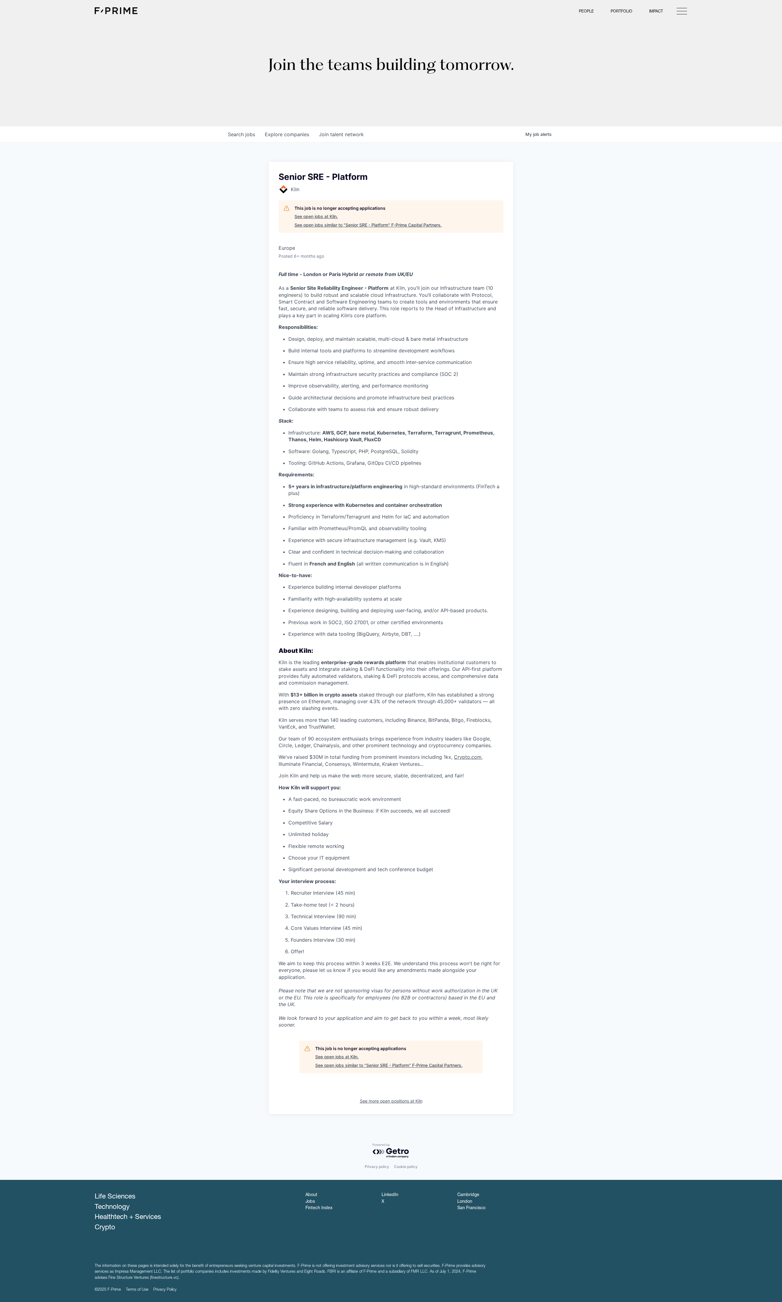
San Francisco (471, 1208)
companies (287, 134)
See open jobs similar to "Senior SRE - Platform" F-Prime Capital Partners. (368, 224)
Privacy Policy (165, 1290)
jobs (241, 134)
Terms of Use (137, 1290)
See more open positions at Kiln (391, 1101)
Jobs (310, 1202)
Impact (656, 12)
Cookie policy (406, 1166)
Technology (112, 1207)
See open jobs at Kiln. (316, 216)
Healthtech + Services (128, 1217)
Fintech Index (318, 1208)
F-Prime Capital (116, 10)
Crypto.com (467, 757)
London (464, 1202)
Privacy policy (377, 1166)
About (311, 1195)
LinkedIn (390, 1195)
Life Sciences (115, 1197)
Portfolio (621, 12)
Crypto (105, 1227)
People (586, 12)
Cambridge (468, 1195)
